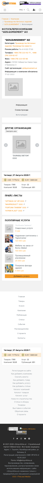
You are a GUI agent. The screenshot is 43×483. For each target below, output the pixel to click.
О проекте (21, 333)
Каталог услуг (22, 395)
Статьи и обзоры (21, 402)
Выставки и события (21, 408)
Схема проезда (21, 110)
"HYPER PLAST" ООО (13, 211)
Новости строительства (21, 399)
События (21, 324)
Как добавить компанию (21, 374)
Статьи (21, 320)
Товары (21, 301)
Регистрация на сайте (21, 370)
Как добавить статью (22, 386)
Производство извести (22, 46)
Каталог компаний (22, 389)
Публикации (22, 315)
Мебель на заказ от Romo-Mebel (24, 246)
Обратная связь (21, 411)
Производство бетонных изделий (18, 22)
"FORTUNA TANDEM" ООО (15, 207)
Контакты (21, 338)
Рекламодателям (21, 329)
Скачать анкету (21, 377)
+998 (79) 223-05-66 (19, 59)
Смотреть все (11, 131)
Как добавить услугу (21, 383)
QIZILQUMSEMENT (11, 24)
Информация (21, 105)
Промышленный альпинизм (22, 256)
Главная (5, 19)
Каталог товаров (21, 392)
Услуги (21, 306)
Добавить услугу (22, 276)
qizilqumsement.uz (29, 68)
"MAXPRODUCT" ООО (14, 204)
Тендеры (21, 405)
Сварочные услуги (24, 228)
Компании (15, 19)
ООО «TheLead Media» (21, 477)
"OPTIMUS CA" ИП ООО (14, 201)
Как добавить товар (21, 380)
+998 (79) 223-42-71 (22, 53)
